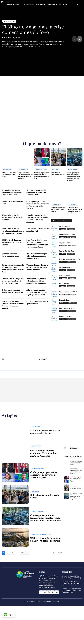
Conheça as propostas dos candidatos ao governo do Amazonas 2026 (41, 176)
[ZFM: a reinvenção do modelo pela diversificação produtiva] (15, 537)
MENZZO (57, 601)
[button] (76, 4)
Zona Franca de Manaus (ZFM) (41, 534)
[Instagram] (45, 592)
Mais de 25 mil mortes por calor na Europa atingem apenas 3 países (36, 256)
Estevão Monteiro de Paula (69, 259)
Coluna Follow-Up (73, 169)
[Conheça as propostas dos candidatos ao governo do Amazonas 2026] (42, 157)
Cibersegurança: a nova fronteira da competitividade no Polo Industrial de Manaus (73, 177)
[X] (53, 592)
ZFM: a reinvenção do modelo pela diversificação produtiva (12, 217)
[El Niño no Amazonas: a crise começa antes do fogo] (9, 157)
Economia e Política (41, 169)
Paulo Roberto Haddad (68, 292)
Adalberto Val (64, 226)
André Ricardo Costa (67, 235)
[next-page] (79, 39)
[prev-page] (74, 39)
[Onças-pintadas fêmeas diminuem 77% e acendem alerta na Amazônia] (25, 157)
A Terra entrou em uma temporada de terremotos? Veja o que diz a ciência (36, 292)
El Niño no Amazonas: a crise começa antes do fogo (33, 29)
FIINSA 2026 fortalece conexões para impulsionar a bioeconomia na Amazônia (13, 231)
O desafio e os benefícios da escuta (57, 174)
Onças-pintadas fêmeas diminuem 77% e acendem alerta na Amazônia (25, 176)
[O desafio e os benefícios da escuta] (58, 157)
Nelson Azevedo (65, 275)
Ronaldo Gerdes (65, 316)
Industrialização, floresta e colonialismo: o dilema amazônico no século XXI (36, 281)
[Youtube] (57, 592)
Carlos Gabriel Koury (67, 251)
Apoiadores (55, 169)
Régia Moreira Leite (67, 308)
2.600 (22, 553)
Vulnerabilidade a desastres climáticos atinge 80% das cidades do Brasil (37, 267)
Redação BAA (6, 38)
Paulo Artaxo (64, 284)
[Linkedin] (49, 592)
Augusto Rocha (65, 243)
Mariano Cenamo (66, 267)
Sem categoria (9, 21)
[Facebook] (41, 592)
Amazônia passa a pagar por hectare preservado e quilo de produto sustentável (12, 281)
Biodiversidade (23, 169)
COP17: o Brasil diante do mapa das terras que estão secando (12, 242)
